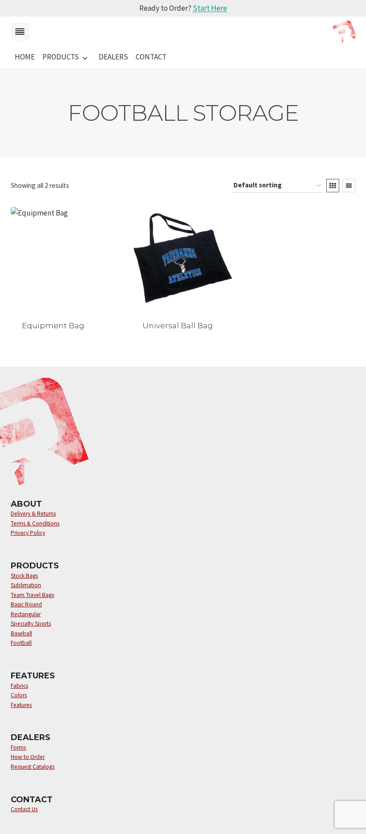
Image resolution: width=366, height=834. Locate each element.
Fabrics (19, 686)
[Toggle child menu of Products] (85, 57)
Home (25, 57)
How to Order (28, 757)
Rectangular (26, 614)
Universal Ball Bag (177, 325)
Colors (19, 695)
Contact (151, 57)
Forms (18, 747)
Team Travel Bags (32, 595)
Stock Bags (24, 576)
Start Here (210, 8)
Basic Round (26, 604)
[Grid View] (332, 185)
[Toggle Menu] (20, 31)
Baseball (21, 633)
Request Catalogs (32, 766)
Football (21, 643)
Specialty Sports (31, 623)
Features (21, 705)
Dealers (113, 57)
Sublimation (26, 585)
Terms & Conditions (35, 523)
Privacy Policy (28, 533)
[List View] (348, 185)
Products (60, 57)
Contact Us (24, 809)
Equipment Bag (53, 325)
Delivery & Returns (33, 513)
